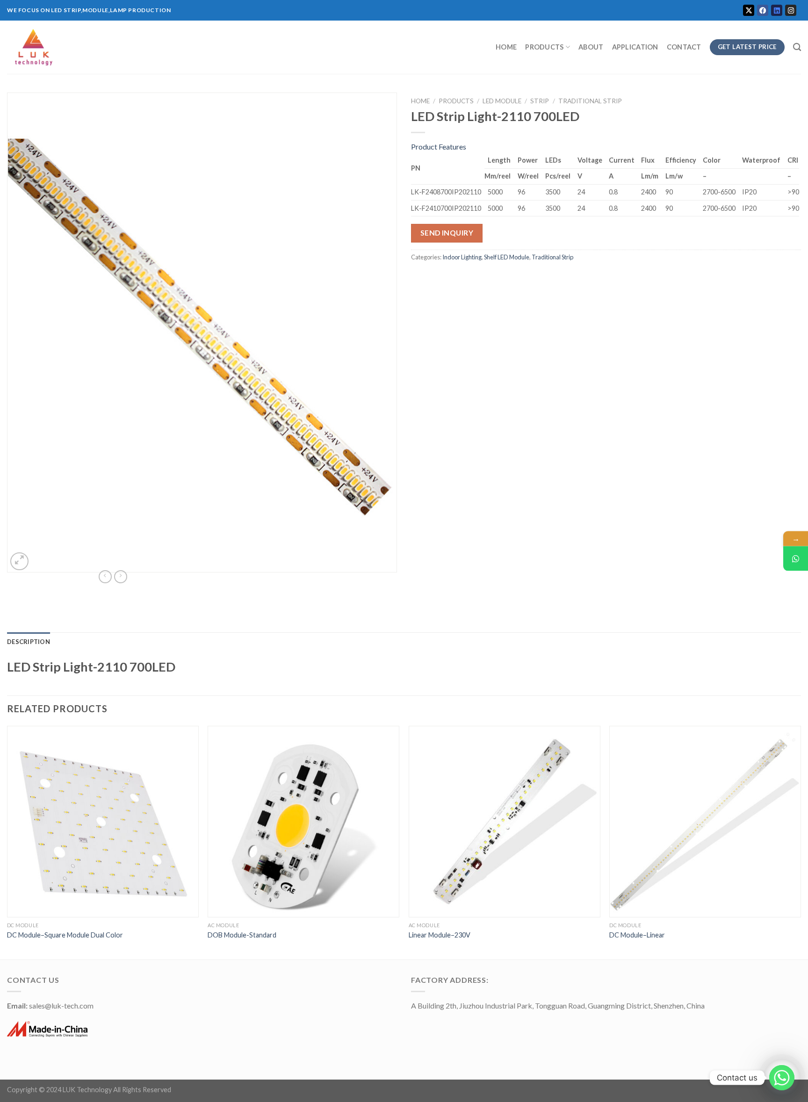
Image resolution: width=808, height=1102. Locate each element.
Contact (684, 47)
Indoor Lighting (462, 257)
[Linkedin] (776, 10)
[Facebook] (762, 10)
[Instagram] (790, 10)
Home (506, 47)
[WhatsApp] (795, 558)
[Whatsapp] (781, 1077)
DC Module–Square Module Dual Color (65, 935)
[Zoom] (19, 561)
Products (544, 47)
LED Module (502, 101)
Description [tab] (28, 641)
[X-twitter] (748, 10)
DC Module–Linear (637, 935)
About (590, 47)
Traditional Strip (590, 101)
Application (635, 47)
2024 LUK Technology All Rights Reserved (108, 1090)
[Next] (801, 842)
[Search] (797, 47)
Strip (539, 101)
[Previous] (7, 842)
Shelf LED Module (506, 257)
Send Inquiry (447, 233)
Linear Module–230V (439, 935)
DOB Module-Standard (242, 935)
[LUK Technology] (170, 47)
